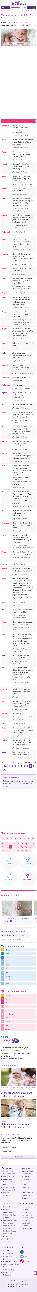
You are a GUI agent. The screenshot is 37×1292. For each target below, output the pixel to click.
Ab (7, 844)
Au (10, 850)
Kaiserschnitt (7, 1151)
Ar (33, 847)
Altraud (4, 668)
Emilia (7, 995)
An (18, 847)
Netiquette (7, 1275)
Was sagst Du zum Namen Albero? (13, 1058)
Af (22, 844)
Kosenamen (26, 1195)
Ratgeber (25, 1198)
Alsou (4, 466)
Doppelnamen (8, 1179)
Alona (4, 240)
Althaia (4, 569)
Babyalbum (7, 1272)
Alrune (4, 454)
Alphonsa (5, 377)
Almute (4, 152)
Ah (30, 844)
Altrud (4, 701)
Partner (15, 1284)
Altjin (4, 656)
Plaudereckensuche (10, 1261)
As (3, 850)
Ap (26, 847)
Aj (2, 847)
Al (10, 847)
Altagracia (5, 523)
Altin (3, 610)
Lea (6, 1025)
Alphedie (5, 365)
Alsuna (4, 511)
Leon (7, 953)
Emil (7, 968)
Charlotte (9, 1014)
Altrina (4, 689)
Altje (3, 634)
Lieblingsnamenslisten (11, 1264)
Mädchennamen (9, 1174)
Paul (7, 957)
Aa (3, 844)
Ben (7, 961)
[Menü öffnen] (3, 7)
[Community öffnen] (35, 7)
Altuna (4, 714)
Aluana (4, 723)
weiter (4, 770)
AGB (26, 1284)
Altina (4, 622)
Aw (18, 850)
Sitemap (21, 1284)
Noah (7, 950)
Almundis (5, 125)
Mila (7, 1010)
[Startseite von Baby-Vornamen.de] (18, 4)
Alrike (4, 412)
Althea (4, 579)
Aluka (4, 752)
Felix (7, 972)
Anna (7, 1029)
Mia (6, 1003)
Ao (22, 847)
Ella (6, 1018)
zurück (4, 766)
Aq (30, 847)
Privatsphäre (19, 1287)
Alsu (3, 492)
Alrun (4, 427)
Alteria (4, 564)
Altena (4, 552)
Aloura (4, 312)
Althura (4, 602)
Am (14, 847)
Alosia (4, 293)
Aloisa (4, 198)
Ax (22, 850)
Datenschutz (11, 1287)
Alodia (4, 176)
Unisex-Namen (8, 1176)
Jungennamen (8, 1171)
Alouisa (4, 297)
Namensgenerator (9, 1190)
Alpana (4, 343)
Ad (14, 844)
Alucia (4, 728)
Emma (8, 999)
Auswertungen (27, 1215)
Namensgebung (27, 1171)
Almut (4, 140)
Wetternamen (27, 1228)
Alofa (4, 188)
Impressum (10, 1289)
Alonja (4, 269)
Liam (7, 983)
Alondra (5, 254)
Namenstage (26, 1207)
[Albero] (10, 1044)
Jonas (7, 976)
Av (14, 850)
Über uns (9, 1284)
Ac (10, 844)
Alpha (4, 353)
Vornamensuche (9, 1187)
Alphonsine (6, 385)
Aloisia (4, 215)
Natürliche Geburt (9, 1147)
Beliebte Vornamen (10, 1207)
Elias (7, 965)
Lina (7, 1006)
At (6, 850)
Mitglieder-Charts (9, 1231)
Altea (4, 535)
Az (30, 850)
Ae (18, 844)
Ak (6, 847)
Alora (4, 278)
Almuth (4, 164)
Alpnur (4, 393)
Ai (33, 844)
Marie (7, 1021)
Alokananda (6, 232)
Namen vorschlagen (25, 781)
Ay (26, 850)
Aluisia (4, 740)
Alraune (5, 405)
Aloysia (4, 329)
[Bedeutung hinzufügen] (24, 232)
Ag (26, 844)
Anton (7, 980)
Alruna (4, 441)
